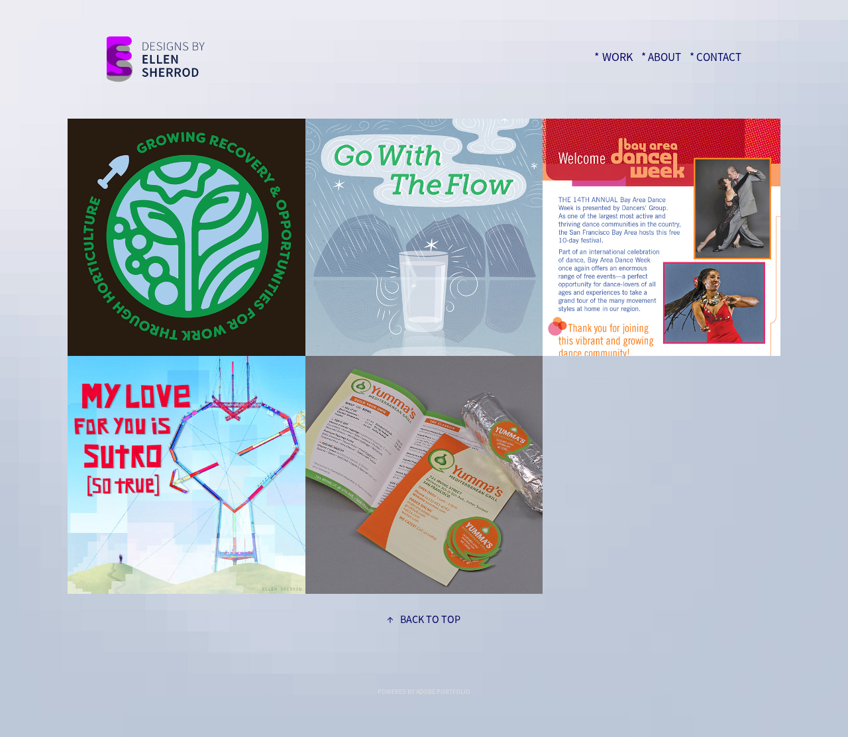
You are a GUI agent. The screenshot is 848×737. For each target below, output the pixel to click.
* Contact (715, 57)
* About (661, 57)
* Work (613, 57)
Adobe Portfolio (443, 691)
